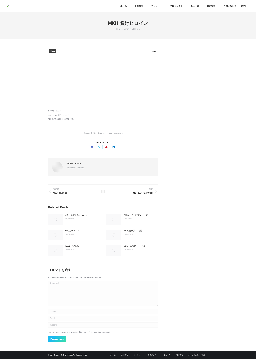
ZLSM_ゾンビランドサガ (136, 215)
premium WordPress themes (76, 355)
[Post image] (55, 219)
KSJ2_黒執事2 (72, 246)
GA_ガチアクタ (72, 230)
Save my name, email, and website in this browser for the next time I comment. (80, 332)
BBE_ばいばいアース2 (134, 246)
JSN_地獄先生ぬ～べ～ (76, 215)
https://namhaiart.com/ (75, 168)
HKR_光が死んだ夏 (133, 230)
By (101, 133)
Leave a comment (116, 133)
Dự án (53, 51)
